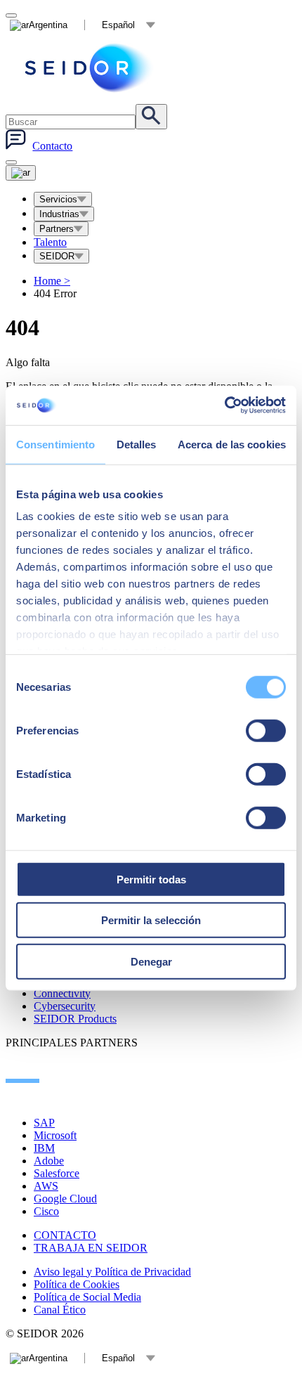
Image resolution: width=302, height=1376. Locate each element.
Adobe (49, 1161)
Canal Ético (60, 1310)
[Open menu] (21, 173)
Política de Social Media (87, 1297)
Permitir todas (151, 879)
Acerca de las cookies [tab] (232, 444)
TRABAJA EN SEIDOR (90, 1248)
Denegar (151, 961)
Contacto (52, 146)
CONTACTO (65, 1235)
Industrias (59, 214)
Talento (50, 242)
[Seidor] (90, 68)
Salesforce (56, 1173)
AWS (46, 1186)
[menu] (11, 162)
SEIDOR (56, 256)
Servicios (58, 199)
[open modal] (11, 15)
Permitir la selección (151, 920)
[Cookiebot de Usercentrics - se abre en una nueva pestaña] (224, 405)
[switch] (266, 730)
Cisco (46, 1211)
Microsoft (55, 1135)
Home (52, 281)
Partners (56, 228)
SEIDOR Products (75, 1019)
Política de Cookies (76, 1284)
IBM (44, 1148)
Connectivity (62, 993)
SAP (44, 1123)
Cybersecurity (65, 1006)
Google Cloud (65, 1199)
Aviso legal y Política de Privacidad (112, 1272)
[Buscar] (151, 116)
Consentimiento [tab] (55, 444)
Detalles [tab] (137, 444)
